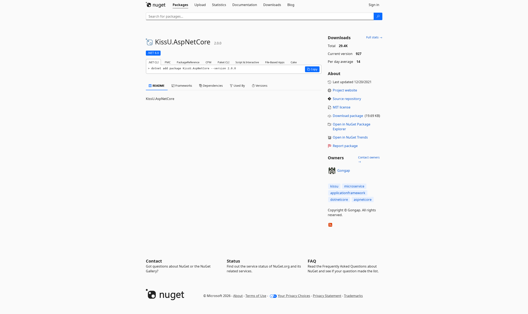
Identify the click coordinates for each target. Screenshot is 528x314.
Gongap (343, 170)
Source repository (347, 98)
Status (233, 261)
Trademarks (353, 295)
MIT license (341, 107)
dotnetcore (339, 199)
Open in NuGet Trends (350, 137)
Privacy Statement (327, 295)
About (238, 295)
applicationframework (347, 193)
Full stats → (374, 37)
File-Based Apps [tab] (274, 62)
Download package (348, 115)
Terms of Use (255, 295)
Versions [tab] (261, 86)
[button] (312, 69)
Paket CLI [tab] (223, 62)
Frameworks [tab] (183, 86)
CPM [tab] (208, 62)
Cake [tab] (294, 62)
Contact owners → (369, 159)
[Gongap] (332, 170)
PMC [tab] (168, 62)
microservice (354, 186)
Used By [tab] (239, 86)
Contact (154, 261)
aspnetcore (363, 199)
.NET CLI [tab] (153, 62)
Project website (345, 90)
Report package (345, 146)
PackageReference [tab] (188, 62)
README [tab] (158, 86)
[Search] (378, 16)
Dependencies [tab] (212, 86)
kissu (334, 186)
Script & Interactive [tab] (247, 62)
